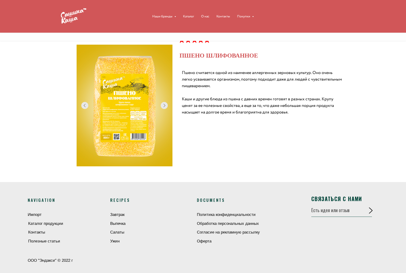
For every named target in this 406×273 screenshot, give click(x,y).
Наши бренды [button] (162, 16)
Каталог (188, 16)
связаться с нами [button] (336, 199)
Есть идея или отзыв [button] (330, 210)
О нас (205, 16)
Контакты (223, 16)
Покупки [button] (244, 16)
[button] (371, 210)
